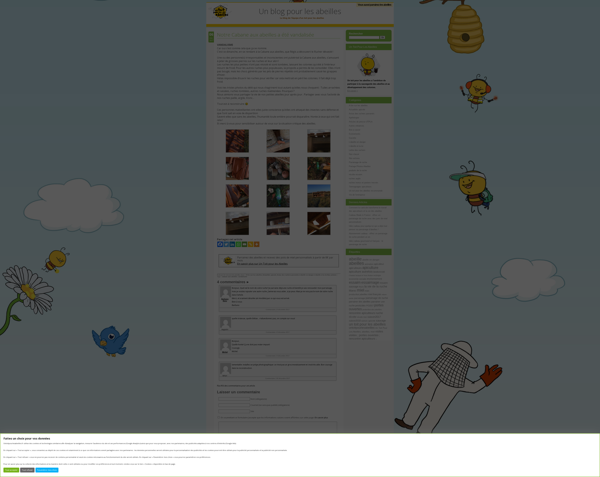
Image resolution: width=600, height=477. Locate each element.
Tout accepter (11, 470)
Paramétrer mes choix (47, 470)
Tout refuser (27, 470)
